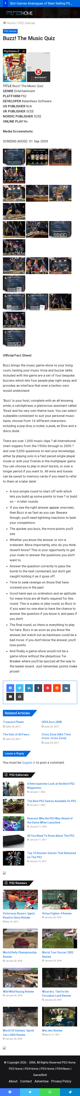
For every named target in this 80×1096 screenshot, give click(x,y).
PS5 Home (47, 1068)
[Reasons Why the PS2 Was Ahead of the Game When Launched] (13, 823)
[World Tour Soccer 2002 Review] (59, 938)
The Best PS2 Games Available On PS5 (51, 801)
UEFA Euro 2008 (52, 722)
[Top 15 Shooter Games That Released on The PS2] (13, 858)
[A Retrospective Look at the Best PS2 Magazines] (13, 789)
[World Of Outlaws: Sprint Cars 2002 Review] (20, 1016)
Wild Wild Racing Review (18, 991)
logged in (28, 762)
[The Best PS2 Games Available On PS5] (13, 806)
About (13, 1081)
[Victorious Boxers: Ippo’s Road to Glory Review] (20, 899)
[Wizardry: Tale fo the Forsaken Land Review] (59, 977)
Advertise (42, 1081)
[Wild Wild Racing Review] (20, 977)
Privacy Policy (61, 1081)
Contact (26, 1081)
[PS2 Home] (18, 12)
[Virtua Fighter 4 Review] (59, 899)
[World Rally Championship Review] (20, 938)
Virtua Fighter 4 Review (56, 913)
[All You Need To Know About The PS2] (13, 841)
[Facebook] (10, 688)
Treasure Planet (13, 722)
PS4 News (63, 1068)
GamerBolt (40, 1075)
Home (11, 23)
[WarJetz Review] (59, 1016)
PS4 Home (31, 1068)
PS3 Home (16, 1068)
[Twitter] (19, 688)
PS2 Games (26, 23)
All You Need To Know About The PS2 (50, 835)
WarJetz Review (52, 1030)
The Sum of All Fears (16, 734)
